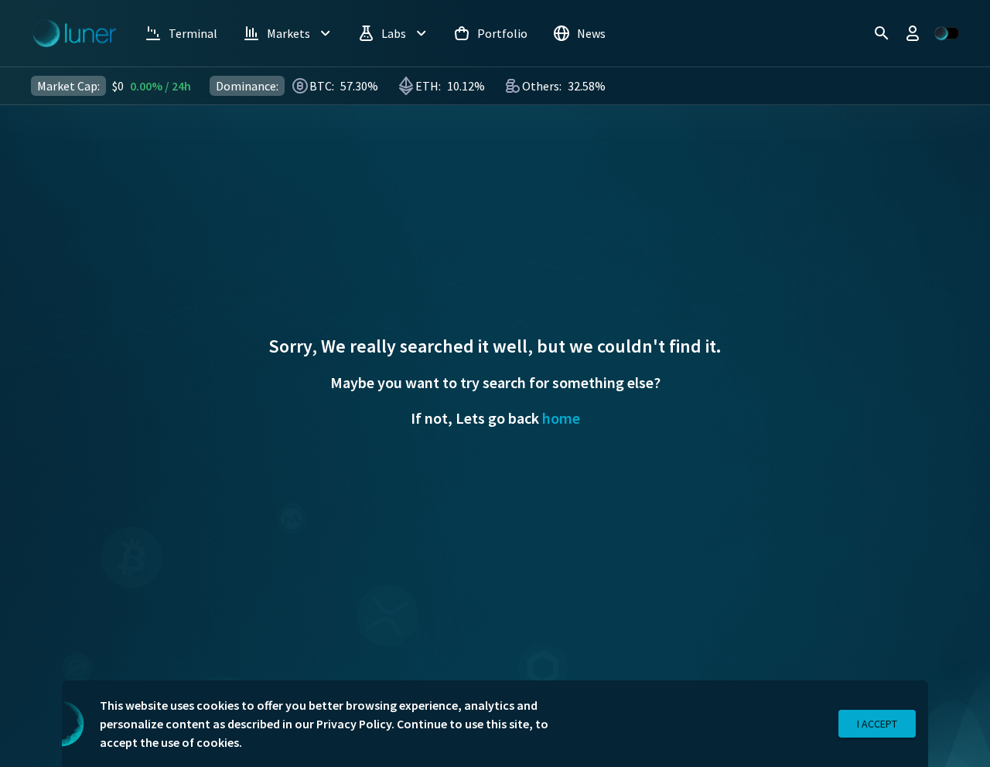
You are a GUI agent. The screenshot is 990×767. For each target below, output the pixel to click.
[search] (881, 33)
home (561, 418)
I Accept (877, 724)
